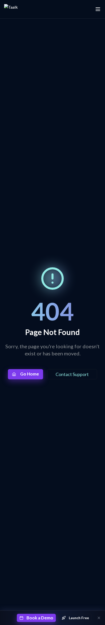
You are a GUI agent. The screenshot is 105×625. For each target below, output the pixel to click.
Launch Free (79, 618)
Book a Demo (40, 617)
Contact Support (72, 374)
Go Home (29, 374)
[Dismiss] (99, 618)
